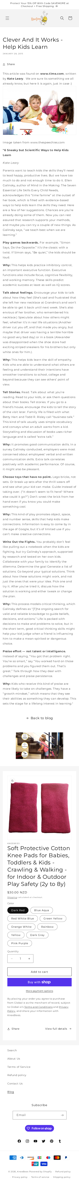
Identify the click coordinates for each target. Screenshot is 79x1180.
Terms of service (40, 1177)
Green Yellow (53, 918)
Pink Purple (19, 943)
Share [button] (11, 64)
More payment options (39, 990)
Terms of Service (18, 1067)
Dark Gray (37, 935)
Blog (10, 1091)
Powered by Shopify (40, 1171)
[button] (7, 18)
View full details (56, 1028)
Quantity (13, 951)
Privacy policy (20, 1177)
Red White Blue (22, 918)
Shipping (12, 897)
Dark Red (18, 910)
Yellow (16, 935)
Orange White (21, 926)
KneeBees (22, 1171)
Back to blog (42, 718)
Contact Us (15, 1083)
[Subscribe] (62, 1115)
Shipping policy (62, 1177)
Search (12, 1050)
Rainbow (47, 926)
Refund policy (16, 1075)
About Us (13, 1058)
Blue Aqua (41, 910)
